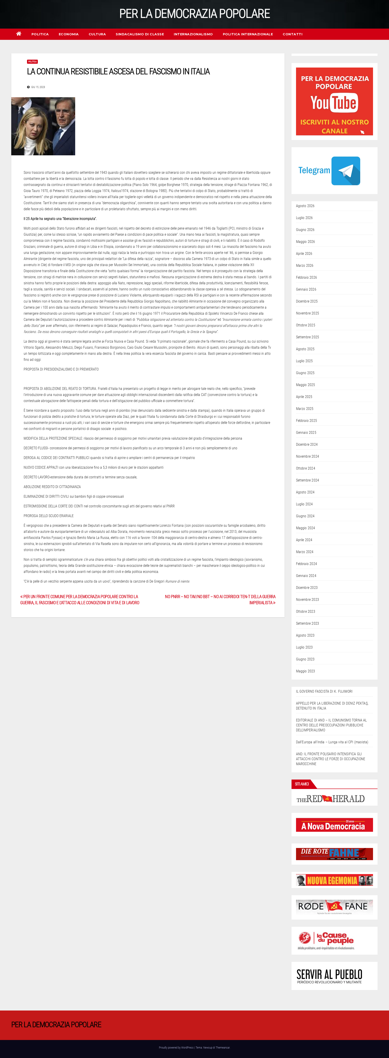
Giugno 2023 (305, 659)
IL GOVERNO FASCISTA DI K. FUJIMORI (324, 691)
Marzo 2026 (305, 265)
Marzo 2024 (305, 552)
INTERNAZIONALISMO (193, 34)
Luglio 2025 (304, 361)
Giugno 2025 (305, 373)
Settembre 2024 (307, 480)
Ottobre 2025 (305, 325)
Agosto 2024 (305, 492)
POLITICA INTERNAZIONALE (248, 34)
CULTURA (97, 34)
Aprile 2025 (304, 397)
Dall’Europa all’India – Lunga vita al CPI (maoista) (332, 742)
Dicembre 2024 (307, 444)
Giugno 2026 (305, 230)
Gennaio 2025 (306, 432)
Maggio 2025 (305, 385)
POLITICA (40, 34)
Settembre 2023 (307, 623)
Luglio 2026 (304, 218)
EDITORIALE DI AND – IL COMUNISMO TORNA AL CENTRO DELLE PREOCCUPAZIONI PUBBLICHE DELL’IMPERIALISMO (331, 725)
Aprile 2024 (304, 540)
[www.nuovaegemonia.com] (334, 879)
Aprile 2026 (304, 253)
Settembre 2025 (307, 337)
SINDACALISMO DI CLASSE (140, 34)
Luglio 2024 (304, 504)
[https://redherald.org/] (331, 798)
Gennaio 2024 (306, 576)
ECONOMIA (69, 34)
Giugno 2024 (305, 516)
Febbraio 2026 (306, 277)
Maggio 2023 (305, 671)
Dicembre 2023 (307, 588)
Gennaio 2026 (306, 289)
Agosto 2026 (305, 206)
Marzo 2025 (305, 409)
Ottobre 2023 (305, 611)
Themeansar (223, 1047)
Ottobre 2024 (305, 468)
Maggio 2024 (305, 528)
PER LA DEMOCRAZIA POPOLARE (194, 13)
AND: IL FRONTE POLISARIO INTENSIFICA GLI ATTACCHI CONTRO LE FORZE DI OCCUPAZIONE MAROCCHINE (330, 759)
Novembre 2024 (307, 456)
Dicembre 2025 (307, 301)
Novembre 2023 (307, 599)
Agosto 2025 (305, 349)
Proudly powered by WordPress (176, 1047)
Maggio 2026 (305, 242)
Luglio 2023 (304, 647)
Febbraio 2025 (306, 420)
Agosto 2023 (305, 635)
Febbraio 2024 (306, 564)
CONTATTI (292, 34)
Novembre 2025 (307, 313)
